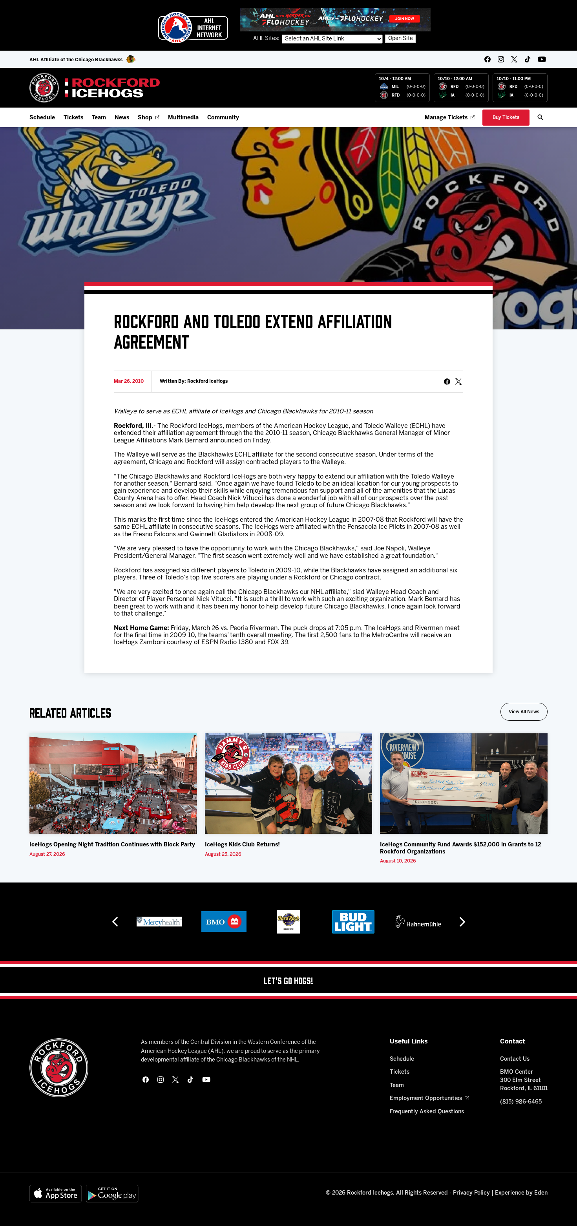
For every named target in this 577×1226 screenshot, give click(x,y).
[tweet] (458, 381)
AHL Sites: (267, 38)
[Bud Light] (353, 922)
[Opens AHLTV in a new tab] (335, 19)
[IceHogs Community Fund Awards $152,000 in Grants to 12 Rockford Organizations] (464, 783)
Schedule (42, 118)
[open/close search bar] (540, 117)
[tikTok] (527, 59)
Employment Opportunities (426, 1098)
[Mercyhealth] (159, 922)
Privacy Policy (471, 1193)
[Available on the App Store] (55, 1193)
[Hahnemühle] (418, 922)
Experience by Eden (521, 1193)
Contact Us (515, 1059)
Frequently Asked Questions (427, 1112)
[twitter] (514, 59)
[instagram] (501, 59)
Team (99, 118)
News (122, 118)
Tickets (73, 118)
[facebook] (487, 59)
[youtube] (542, 59)
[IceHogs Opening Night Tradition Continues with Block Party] (113, 783)
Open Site (400, 38)
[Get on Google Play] (112, 1193)
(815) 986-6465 (521, 1102)
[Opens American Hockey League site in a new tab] (193, 27)
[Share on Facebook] (447, 381)
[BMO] (224, 922)
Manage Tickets (446, 118)
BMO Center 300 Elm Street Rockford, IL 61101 (524, 1080)
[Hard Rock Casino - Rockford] (288, 922)
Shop (145, 118)
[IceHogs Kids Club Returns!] (288, 783)
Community (223, 118)
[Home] (94, 87)
